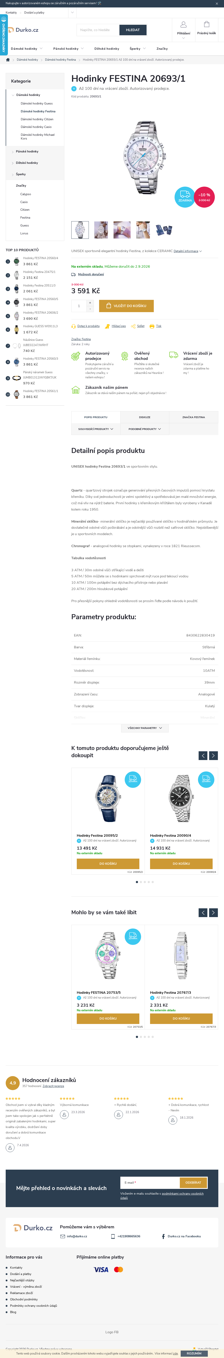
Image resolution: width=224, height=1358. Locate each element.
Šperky (21, 174)
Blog (13, 1312)
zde (175, 1354)
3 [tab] (145, 882)
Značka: (81, 339)
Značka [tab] (193, 417)
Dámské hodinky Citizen (37, 119)
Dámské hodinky (28, 95)
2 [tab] (141, 882)
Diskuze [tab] (144, 417)
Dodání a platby (34, 13)
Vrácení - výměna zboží (26, 1287)
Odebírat (193, 1183)
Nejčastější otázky (22, 1280)
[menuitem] (27, 49)
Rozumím (194, 1353)
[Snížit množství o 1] (90, 309)
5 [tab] (153, 882)
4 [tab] (149, 882)
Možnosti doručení (91, 274)
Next (213, 755)
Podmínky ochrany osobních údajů (33, 1306)
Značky (21, 186)
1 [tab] (137, 882)
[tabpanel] (108, 821)
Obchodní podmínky (24, 1299)
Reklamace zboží (21, 1293)
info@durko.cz (77, 1236)
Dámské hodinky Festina (38, 111)
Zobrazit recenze (53, 1086)
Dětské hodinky (27, 163)
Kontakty (11, 13)
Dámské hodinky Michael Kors (37, 137)
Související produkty (93, 429)
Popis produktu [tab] (95, 417)
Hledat (133, 30)
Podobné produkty (142, 429)
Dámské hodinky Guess (37, 103)
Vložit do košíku (130, 306)
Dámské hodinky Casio (36, 127)
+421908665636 (128, 1236)
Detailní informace (186, 251)
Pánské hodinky (27, 151)
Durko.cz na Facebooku (184, 1236)
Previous (203, 755)
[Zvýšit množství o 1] (90, 303)
